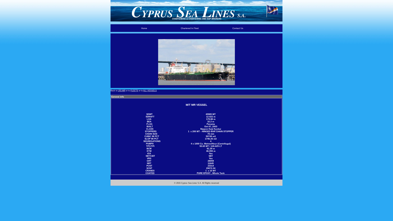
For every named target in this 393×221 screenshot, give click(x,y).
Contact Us (237, 28)
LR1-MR (121, 90)
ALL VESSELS (150, 90)
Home (144, 28)
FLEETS (134, 90)
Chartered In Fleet (190, 28)
